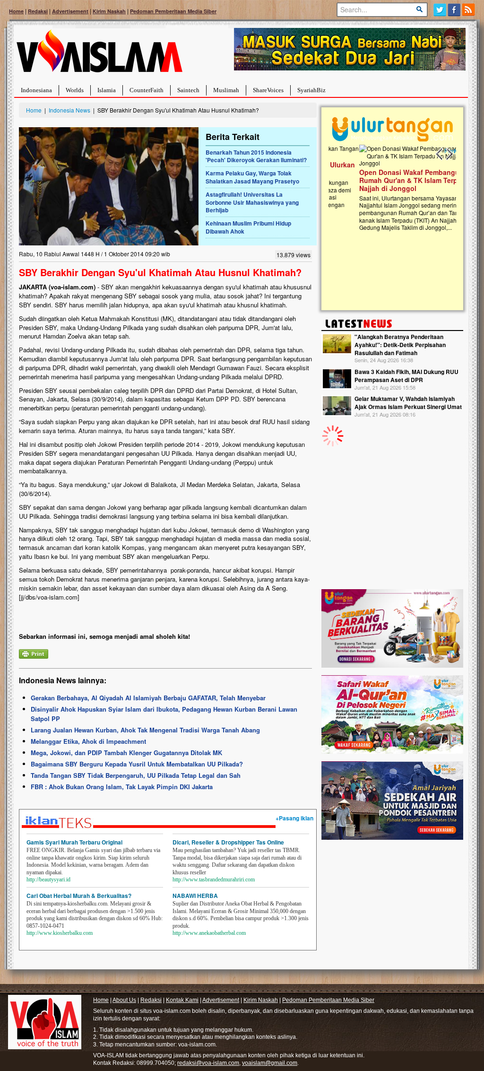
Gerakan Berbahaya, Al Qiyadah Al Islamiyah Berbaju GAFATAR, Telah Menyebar (148, 697)
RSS (469, 9)
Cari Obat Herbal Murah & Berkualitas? (78, 895)
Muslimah (226, 90)
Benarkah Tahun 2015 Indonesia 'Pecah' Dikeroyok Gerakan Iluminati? (256, 156)
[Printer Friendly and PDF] (33, 653)
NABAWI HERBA (195, 895)
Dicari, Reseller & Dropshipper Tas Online (228, 842)
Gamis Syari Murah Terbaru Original (74, 842)
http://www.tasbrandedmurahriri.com (214, 879)
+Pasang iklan (294, 818)
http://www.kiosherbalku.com (59, 933)
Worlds (75, 90)
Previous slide (439, 154)
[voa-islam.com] (99, 54)
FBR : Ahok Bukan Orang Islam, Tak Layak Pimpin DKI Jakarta (122, 786)
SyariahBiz (311, 90)
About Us (124, 1000)
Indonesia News (69, 110)
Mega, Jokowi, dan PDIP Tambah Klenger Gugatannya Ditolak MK (126, 752)
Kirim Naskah (109, 11)
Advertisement (70, 11)
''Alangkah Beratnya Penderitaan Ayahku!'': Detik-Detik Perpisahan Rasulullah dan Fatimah (400, 344)
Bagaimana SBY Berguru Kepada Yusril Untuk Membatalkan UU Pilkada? (137, 763)
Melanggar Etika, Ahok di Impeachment (88, 741)
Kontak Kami (182, 1000)
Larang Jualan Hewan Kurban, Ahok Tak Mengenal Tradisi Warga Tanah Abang (145, 729)
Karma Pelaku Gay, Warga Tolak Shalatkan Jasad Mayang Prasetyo (252, 177)
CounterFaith (147, 90)
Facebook (454, 9)
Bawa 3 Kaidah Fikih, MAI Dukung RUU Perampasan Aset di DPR (406, 375)
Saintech (188, 90)
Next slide (449, 154)
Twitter (439, 9)
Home (16, 11)
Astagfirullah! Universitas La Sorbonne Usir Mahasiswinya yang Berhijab (252, 202)
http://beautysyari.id (48, 879)
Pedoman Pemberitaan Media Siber (173, 11)
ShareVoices (268, 90)
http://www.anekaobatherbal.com (209, 933)
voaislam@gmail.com (269, 1063)
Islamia (106, 90)
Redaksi (38, 11)
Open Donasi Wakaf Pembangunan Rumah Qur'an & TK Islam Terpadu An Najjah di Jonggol (389, 180)
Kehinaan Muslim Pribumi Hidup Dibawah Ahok (248, 227)
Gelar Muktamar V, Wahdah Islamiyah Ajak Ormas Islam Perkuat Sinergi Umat (408, 402)
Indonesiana (36, 90)
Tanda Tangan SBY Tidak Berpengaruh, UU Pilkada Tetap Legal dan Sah (136, 775)
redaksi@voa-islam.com (208, 1063)
